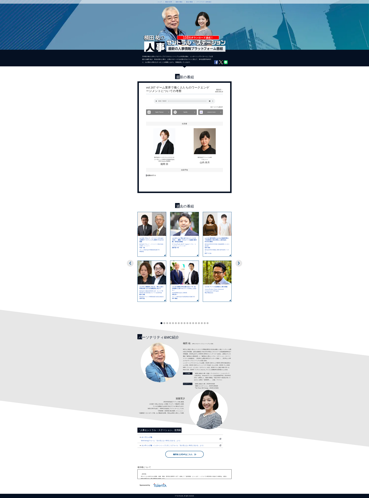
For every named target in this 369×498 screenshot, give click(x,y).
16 (205, 323)
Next (238, 263)
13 (196, 323)
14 (199, 323)
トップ (160, 2)
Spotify (185, 112)
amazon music (211, 112)
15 (202, 323)
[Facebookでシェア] (216, 62)
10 (187, 323)
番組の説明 (168, 2)
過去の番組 (189, 2)
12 (193, 323)
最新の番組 (179, 2)
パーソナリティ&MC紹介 (204, 2)
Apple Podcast (159, 112)
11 (190, 323)
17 (208, 323)
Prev (130, 263)
